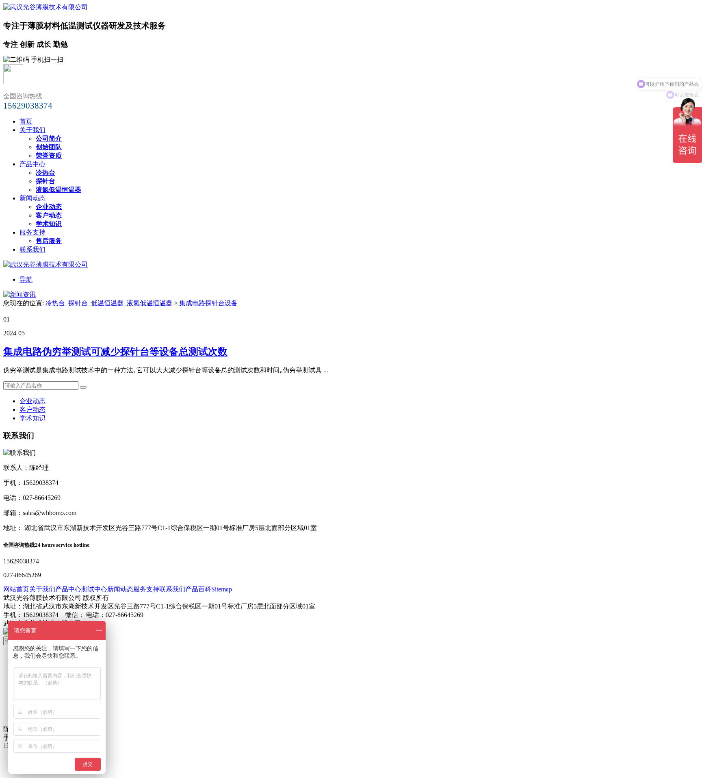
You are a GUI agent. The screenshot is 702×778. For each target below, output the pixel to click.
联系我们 (33, 249)
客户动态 (33, 409)
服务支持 (33, 232)
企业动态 (33, 401)
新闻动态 (33, 198)
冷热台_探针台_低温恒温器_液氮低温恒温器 (109, 303)
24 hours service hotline (62, 545)
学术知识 (33, 418)
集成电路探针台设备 (208, 303)
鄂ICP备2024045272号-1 (116, 623)
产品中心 (33, 164)
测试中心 (94, 589)
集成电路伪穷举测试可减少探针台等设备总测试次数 (115, 351)
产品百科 (198, 589)
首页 (26, 121)
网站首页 (16, 589)
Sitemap (221, 589)
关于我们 (33, 129)
